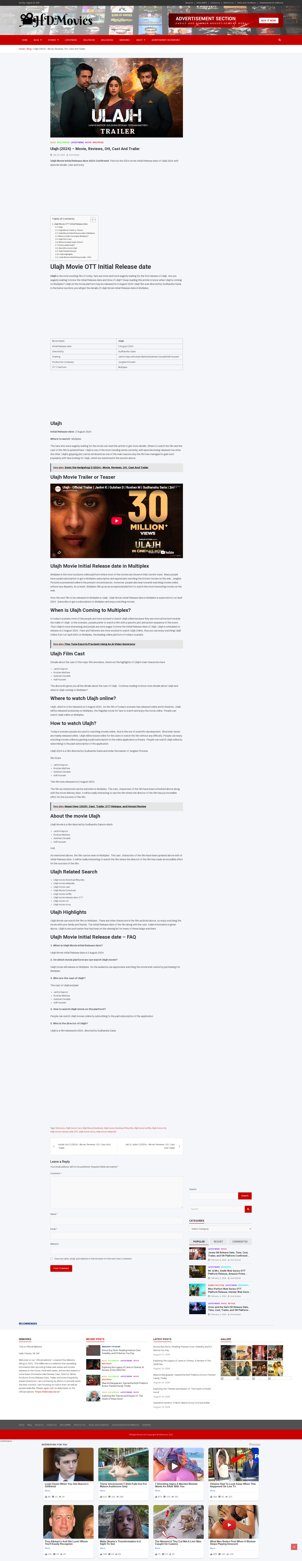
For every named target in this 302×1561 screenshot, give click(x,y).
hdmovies (60, 1128)
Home (25, 39)
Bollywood (107, 39)
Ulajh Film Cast (65, 239)
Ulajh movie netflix (142, 1128)
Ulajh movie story (87, 1131)
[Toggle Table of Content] (91, 219)
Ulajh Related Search (67, 251)
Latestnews (71, 39)
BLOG (36, 39)
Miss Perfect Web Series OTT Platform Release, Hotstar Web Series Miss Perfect (229, 1291)
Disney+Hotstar (216, 1285)
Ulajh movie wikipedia (106, 1131)
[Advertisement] (116, 192)
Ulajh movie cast (73, 1128)
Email (53, 1229)
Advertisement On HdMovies (271, 2)
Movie (88, 142)
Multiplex (98, 142)
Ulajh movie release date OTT (64, 1131)
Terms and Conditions (246, 2)
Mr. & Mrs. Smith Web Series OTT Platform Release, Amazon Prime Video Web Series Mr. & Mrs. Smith (227, 1273)
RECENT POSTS (95, 1339)
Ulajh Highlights (66, 254)
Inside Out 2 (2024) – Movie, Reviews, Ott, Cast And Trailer (84, 1146)
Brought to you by (111, 1346)
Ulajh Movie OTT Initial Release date (70, 224)
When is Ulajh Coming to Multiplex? (73, 236)
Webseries (124, 39)
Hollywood (89, 39)
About (139, 39)
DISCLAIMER (202, 2)
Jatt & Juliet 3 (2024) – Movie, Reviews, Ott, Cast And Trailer (150, 1146)
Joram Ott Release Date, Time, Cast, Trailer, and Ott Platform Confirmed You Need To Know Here (228, 1255)
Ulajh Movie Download (92, 1128)
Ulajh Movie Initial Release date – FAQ (75, 257)
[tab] (199, 1241)
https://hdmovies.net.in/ (47, 1392)
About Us (189, 2)
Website (54, 1244)
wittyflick (146, 1424)
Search (192, 1189)
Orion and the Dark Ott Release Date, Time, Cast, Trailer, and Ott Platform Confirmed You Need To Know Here (228, 1310)
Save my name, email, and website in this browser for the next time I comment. (93, 1259)
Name (54, 1214)
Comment (56, 1173)
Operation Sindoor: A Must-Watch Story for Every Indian (181, 1403)
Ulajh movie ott (159, 1128)
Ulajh (60, 227)
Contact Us (215, 2)
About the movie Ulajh (68, 248)
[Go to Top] (294, 1547)
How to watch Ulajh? (66, 245)
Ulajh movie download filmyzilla (118, 1128)
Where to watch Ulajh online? (71, 242)
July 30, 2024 (59, 154)
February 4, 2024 (218, 1259)
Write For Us (229, 2)
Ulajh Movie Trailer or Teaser (71, 230)
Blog (53, 142)
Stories (52, 39)
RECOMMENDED (28, 1323)
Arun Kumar (74, 154)
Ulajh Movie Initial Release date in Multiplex (77, 233)
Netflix (231, 1303)
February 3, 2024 (218, 1278)
